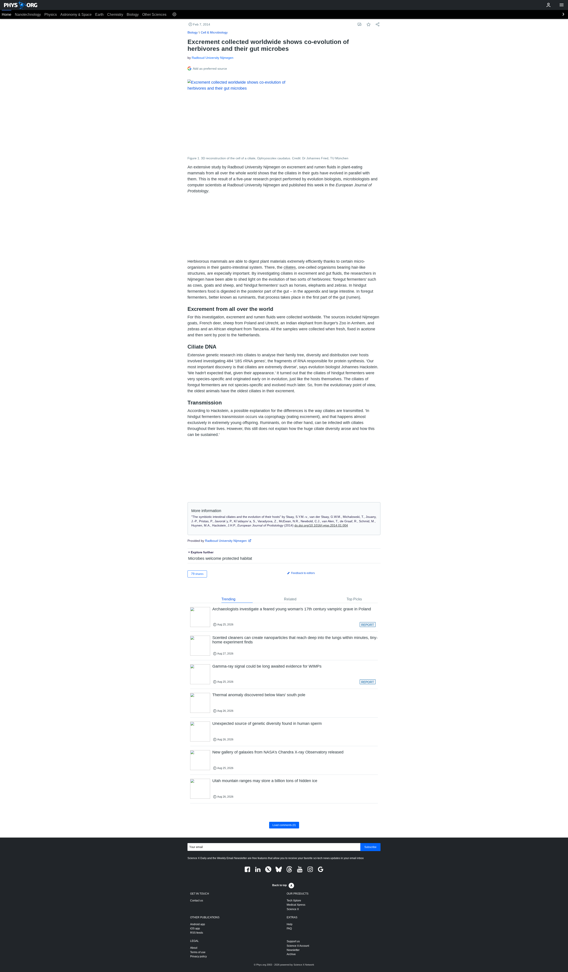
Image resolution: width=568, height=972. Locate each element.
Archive (291, 954)
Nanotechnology (28, 14)
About (193, 947)
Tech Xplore (294, 900)
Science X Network (304, 964)
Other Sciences (154, 14)
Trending (228, 599)
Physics (50, 14)
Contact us (196, 900)
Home (6, 14)
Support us (293, 941)
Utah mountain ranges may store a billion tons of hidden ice (264, 781)
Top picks (354, 599)
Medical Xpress (296, 904)
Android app (197, 924)
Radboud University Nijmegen (212, 57)
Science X (293, 909)
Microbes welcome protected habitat (220, 558)
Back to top (279, 885)
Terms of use (197, 952)
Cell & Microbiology (214, 32)
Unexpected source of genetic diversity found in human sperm (267, 723)
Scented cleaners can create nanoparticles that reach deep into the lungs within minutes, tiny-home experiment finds (295, 639)
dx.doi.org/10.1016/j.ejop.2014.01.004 (321, 525)
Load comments (284, 825)
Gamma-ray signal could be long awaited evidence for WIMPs (266, 666)
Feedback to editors (302, 573)
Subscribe (370, 847)
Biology (133, 14)
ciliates (290, 267)
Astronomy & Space (76, 14)
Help (289, 924)
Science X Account (298, 945)
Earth (99, 14)
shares (197, 574)
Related (290, 599)
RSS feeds (196, 932)
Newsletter (293, 950)
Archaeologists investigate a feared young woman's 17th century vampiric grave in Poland (291, 609)
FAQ (289, 928)
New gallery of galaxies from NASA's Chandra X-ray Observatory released (277, 752)
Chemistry (115, 14)
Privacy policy (198, 956)
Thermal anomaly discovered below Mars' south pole (258, 695)
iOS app (195, 928)
